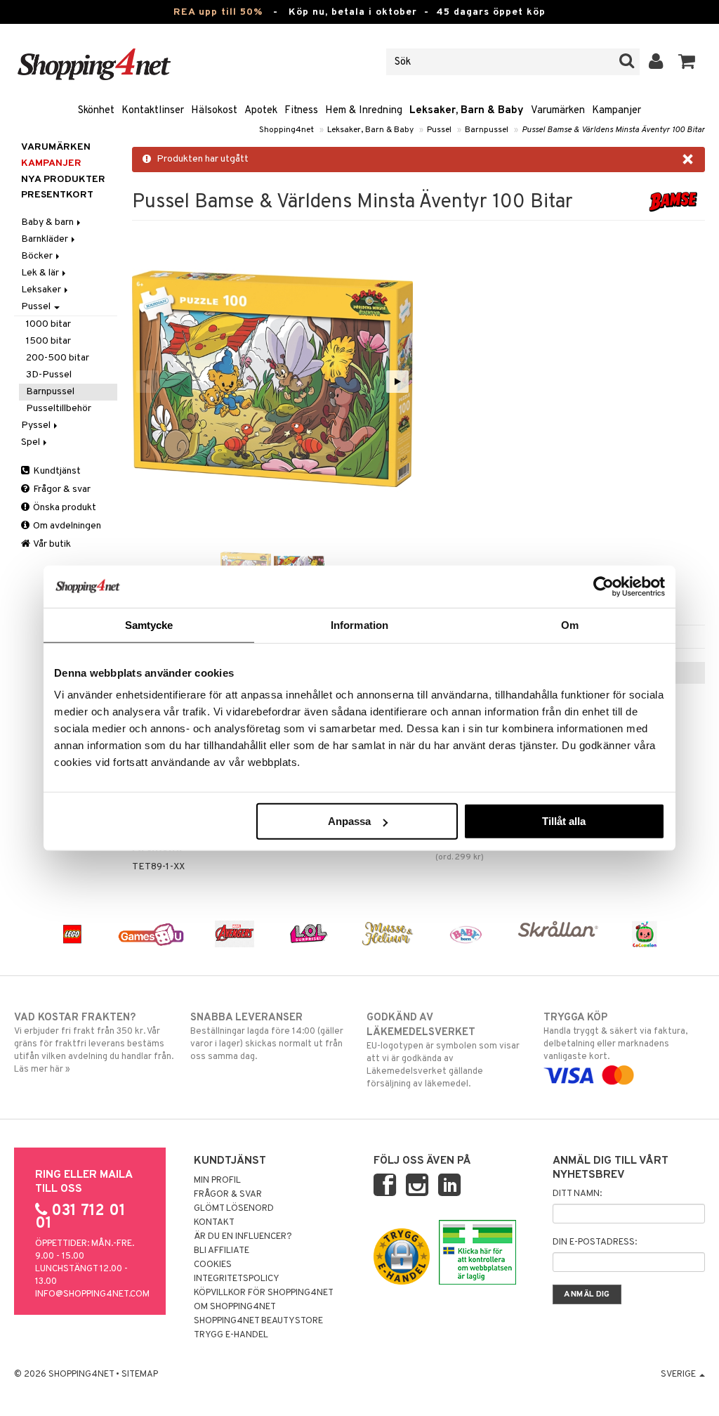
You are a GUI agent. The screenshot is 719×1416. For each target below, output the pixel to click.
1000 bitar (48, 324)
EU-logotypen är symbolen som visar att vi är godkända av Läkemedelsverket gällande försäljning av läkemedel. (443, 1050)
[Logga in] (656, 61)
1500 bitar (48, 341)
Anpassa (349, 821)
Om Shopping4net (235, 1307)
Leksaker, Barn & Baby (466, 110)
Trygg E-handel (231, 1335)
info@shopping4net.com (92, 1294)
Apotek (260, 110)
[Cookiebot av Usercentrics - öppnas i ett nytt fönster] (603, 586)
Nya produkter (63, 180)
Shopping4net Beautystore (258, 1321)
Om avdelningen (66, 526)
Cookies (213, 1265)
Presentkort (57, 195)
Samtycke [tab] (149, 624)
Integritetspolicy (236, 1279)
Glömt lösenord (234, 1208)
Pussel (439, 130)
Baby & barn (48, 222)
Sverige (679, 1374)
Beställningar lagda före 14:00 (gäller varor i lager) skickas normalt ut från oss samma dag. (266, 1037)
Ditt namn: (577, 1194)
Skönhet (96, 110)
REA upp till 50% (218, 12)
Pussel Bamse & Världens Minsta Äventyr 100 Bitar (613, 130)
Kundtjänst (56, 471)
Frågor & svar (61, 489)
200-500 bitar (57, 358)
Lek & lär (41, 273)
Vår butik (51, 544)
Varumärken (558, 110)
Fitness (301, 110)
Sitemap (139, 1374)
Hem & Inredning (363, 110)
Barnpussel (486, 130)
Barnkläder (45, 239)
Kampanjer (616, 110)
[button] (687, 61)
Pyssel (37, 425)
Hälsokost (214, 110)
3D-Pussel (49, 375)
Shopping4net (286, 130)
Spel (31, 442)
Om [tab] (570, 624)
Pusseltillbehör (58, 409)
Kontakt (214, 1222)
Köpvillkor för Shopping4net (264, 1293)
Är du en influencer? (243, 1236)
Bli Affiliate (221, 1250)
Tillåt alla (564, 821)
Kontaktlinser (152, 110)
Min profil (217, 1180)
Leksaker (42, 290)
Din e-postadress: (595, 1242)
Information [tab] (359, 624)
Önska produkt (63, 508)
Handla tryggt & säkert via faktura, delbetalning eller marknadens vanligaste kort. (615, 1037)
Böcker (38, 256)
